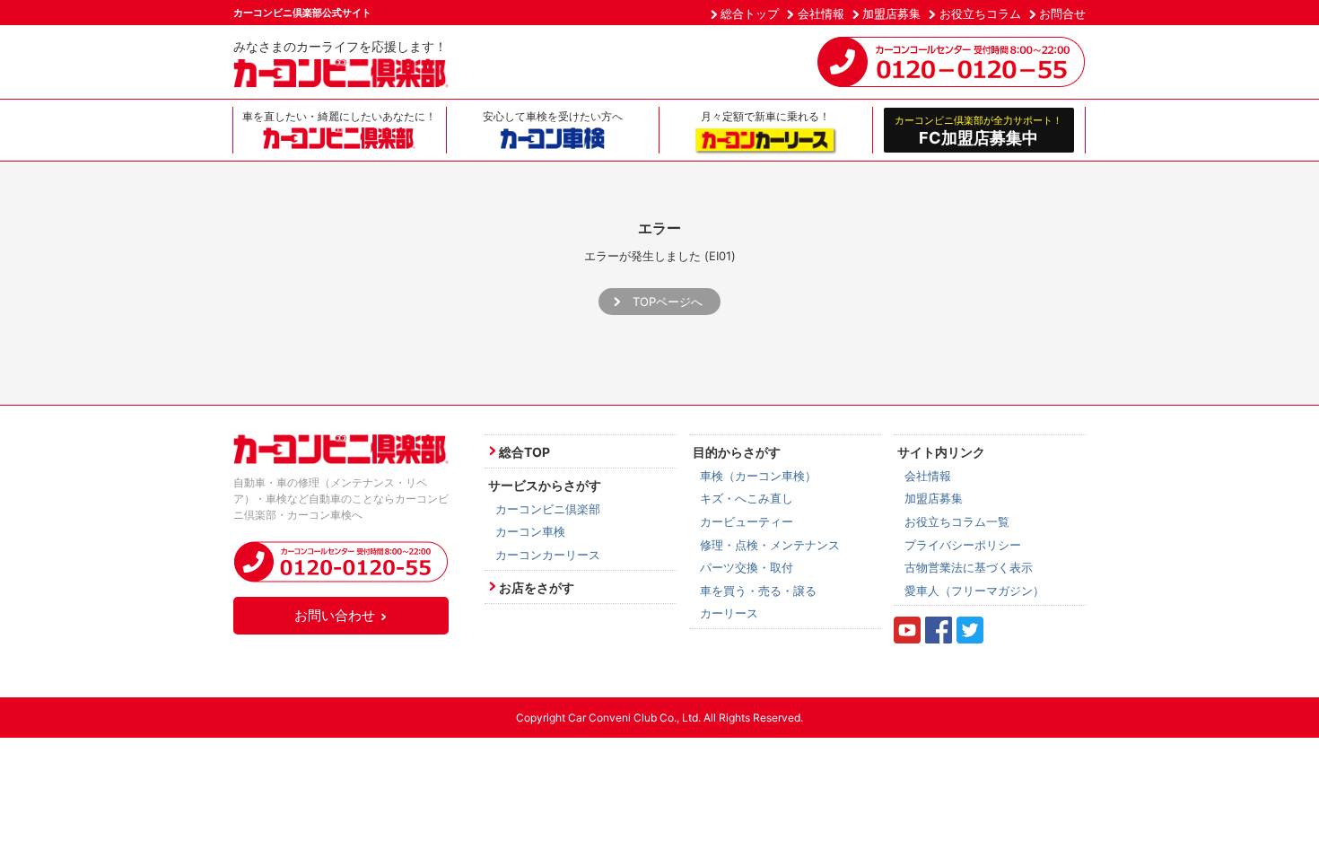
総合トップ (750, 13)
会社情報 (821, 13)
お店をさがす (536, 587)
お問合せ (1062, 13)
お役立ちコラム (980, 13)
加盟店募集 (891, 13)
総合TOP (524, 452)
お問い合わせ (334, 615)
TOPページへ (668, 301)
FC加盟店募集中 (978, 130)
